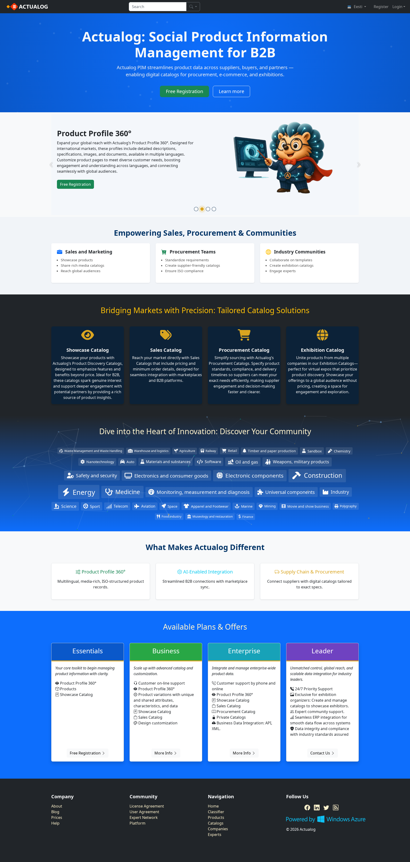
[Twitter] (326, 807)
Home (213, 806)
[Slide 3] (208, 209)
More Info (163, 753)
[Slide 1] (196, 209)
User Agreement (144, 811)
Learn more (231, 91)
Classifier (216, 811)
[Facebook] (307, 807)
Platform (137, 823)
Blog (55, 811)
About (56, 806)
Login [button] (397, 6)
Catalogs (216, 823)
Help (55, 823)
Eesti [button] (358, 6)
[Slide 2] (202, 209)
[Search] (193, 6)
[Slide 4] (214, 209)
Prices (56, 817)
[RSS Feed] (336, 807)
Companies (218, 828)
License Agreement (147, 806)
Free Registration (184, 91)
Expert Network (144, 817)
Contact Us (320, 753)
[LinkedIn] (317, 807)
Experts (214, 834)
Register (381, 6)
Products (216, 817)
